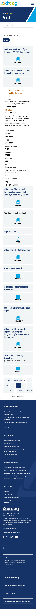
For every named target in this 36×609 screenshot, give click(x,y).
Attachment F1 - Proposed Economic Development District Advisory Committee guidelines (16, 192)
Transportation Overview (12, 440)
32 (30, 385)
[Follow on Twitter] (7, 538)
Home (4, 13)
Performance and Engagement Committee (16, 288)
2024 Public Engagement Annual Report (17, 309)
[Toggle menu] (32, 3)
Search (12, 13)
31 (24, 385)
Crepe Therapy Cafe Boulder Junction (16, 91)
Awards (6, 491)
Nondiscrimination (10, 528)
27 (30, 380)
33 (6, 390)
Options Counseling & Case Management (17, 476)
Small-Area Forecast (10, 425)
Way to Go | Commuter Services (15, 585)
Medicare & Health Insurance (13, 479)
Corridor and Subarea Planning (14, 449)
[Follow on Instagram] (11, 538)
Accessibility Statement (12, 532)
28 (7, 385)
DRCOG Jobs (8, 494)
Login (8, 567)
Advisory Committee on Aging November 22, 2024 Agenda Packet (18, 51)
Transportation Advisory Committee (13, 357)
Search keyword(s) (8, 26)
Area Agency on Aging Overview (14, 467)
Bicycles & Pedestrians (11, 446)
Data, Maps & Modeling (11, 497)
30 (19, 386)
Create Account (11, 570)
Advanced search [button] (11, 35)
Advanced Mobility (10, 443)
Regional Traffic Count (11, 452)
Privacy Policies (10, 593)
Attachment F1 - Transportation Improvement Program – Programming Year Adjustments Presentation (16, 333)
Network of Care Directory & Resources (17, 601)
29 (13, 385)
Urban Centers (8, 428)
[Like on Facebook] (3, 538)
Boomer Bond (8, 414)
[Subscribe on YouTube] (16, 538)
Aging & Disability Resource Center (15, 470)
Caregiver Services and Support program (17, 473)
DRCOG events (9, 503)
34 (12, 390)
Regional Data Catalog (12, 577)
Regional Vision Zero (10, 454)
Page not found (10, 231)
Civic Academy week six (13, 268)
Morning (8, 110)
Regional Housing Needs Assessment (16, 422)
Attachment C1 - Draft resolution (17, 249)
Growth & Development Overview (15, 412)
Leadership (7, 500)
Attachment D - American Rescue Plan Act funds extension (17, 72)
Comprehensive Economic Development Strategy (17, 418)
